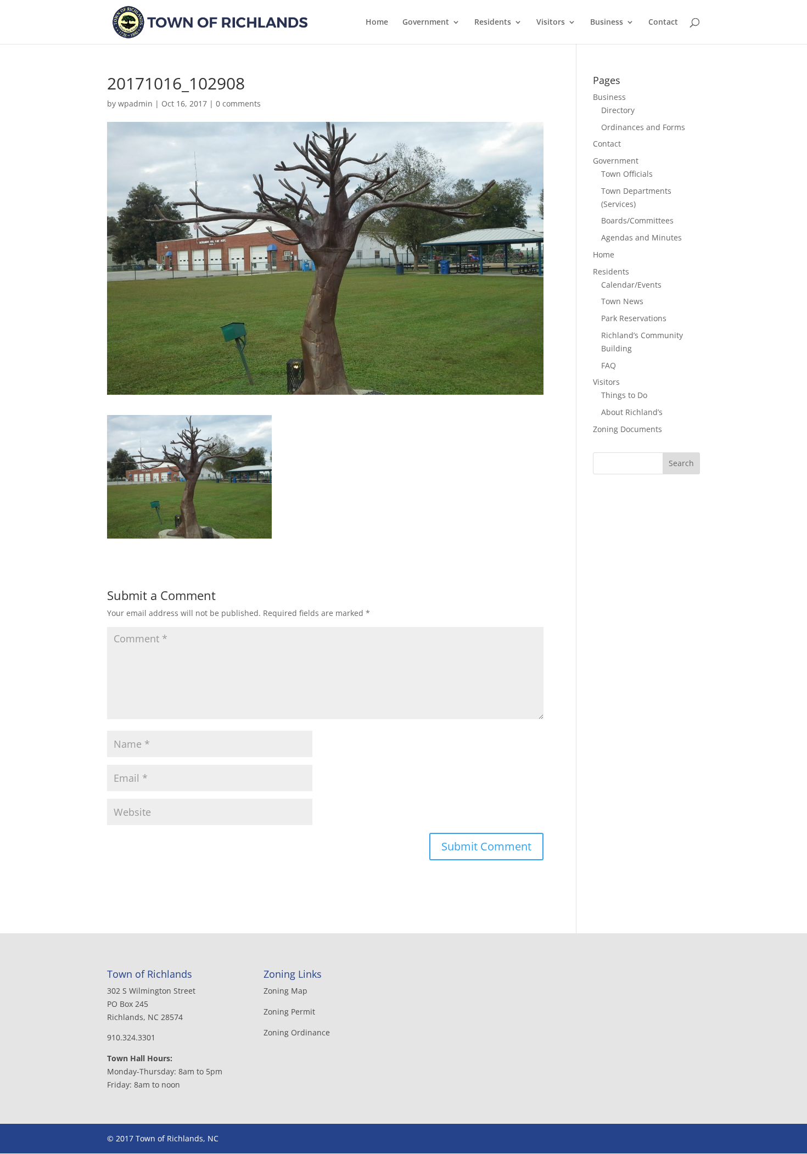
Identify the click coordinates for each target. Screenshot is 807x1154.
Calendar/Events (631, 284)
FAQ (608, 365)
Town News (622, 301)
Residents (492, 22)
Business (606, 22)
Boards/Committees (637, 220)
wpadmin (135, 103)
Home (377, 22)
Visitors (550, 22)
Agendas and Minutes (641, 237)
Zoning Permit (289, 1011)
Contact (663, 22)
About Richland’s (632, 412)
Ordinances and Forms (643, 127)
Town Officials (627, 174)
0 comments (238, 103)
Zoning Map (285, 990)
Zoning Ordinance (297, 1032)
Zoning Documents (627, 429)
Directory (618, 110)
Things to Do (624, 395)
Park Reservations (633, 318)
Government (425, 22)
